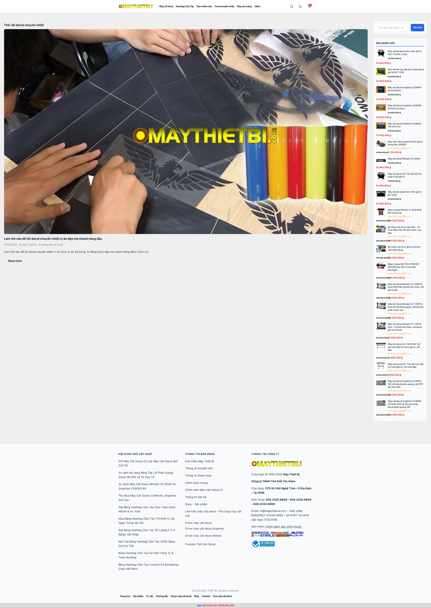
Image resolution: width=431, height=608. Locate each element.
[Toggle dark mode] (300, 6)
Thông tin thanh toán (198, 475)
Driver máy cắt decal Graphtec (204, 528)
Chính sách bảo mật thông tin (204, 489)
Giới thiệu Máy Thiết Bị (199, 461)
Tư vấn (149, 596)
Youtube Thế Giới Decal (200, 544)
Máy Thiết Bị (29, 244)
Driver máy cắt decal (198, 522)
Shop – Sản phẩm (196, 504)
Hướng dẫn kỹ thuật (52, 244)
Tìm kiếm (417, 27)
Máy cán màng (244, 6)
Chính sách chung (196, 482)
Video (257, 6)
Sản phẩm (138, 596)
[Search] (291, 6)
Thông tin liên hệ (195, 497)
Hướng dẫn (162, 596)
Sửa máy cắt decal (222, 596)
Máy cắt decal (166, 6)
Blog (196, 596)
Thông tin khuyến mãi (198, 468)
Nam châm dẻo (204, 6)
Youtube (206, 596)
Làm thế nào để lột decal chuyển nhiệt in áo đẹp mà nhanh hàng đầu (53, 238)
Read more (15, 260)
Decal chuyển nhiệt (224, 6)
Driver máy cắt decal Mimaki (203, 535)
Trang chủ (125, 596)
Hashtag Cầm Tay (185, 6)
